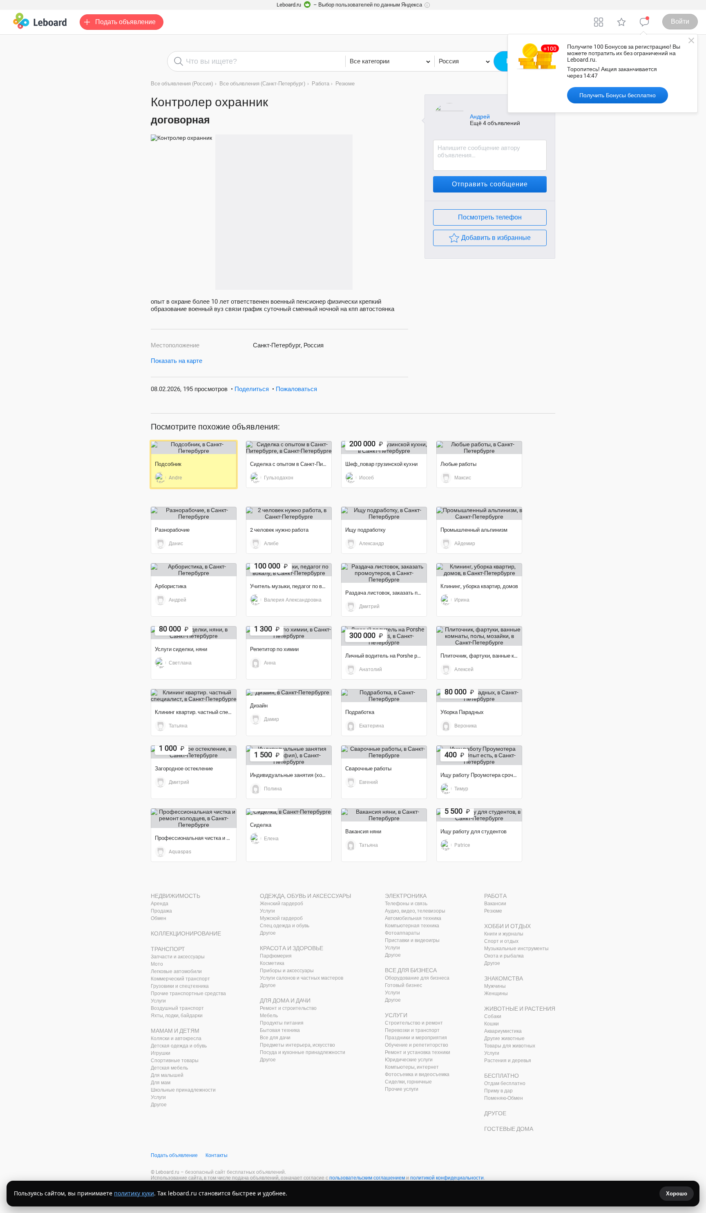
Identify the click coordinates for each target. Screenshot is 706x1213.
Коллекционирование (186, 933)
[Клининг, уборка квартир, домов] (479, 569)
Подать (125, 22)
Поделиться (252, 389)
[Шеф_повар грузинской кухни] (384, 447)
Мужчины (495, 986)
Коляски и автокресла (176, 1038)
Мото (157, 964)
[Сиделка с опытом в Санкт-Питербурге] (289, 447)
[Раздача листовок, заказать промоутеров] (384, 573)
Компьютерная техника (412, 926)
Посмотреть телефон (490, 217)
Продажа (161, 911)
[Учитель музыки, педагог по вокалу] (289, 569)
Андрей (480, 116)
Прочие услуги (401, 1089)
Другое (159, 1105)
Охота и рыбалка (504, 956)
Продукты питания (282, 1023)
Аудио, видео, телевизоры (415, 911)
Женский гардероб (281, 903)
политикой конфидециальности (447, 1178)
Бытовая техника (280, 1030)
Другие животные (504, 1038)
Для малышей (167, 1075)
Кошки (491, 1024)
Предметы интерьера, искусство (297, 1045)
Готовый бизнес (403, 985)
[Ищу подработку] (384, 513)
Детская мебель (169, 1068)
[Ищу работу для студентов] (479, 814)
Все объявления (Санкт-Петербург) (262, 84)
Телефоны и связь (406, 903)
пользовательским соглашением (367, 1178)
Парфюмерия (276, 956)
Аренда (159, 903)
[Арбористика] (194, 569)
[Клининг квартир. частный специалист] (194, 695)
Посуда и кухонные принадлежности (302, 1052)
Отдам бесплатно (504, 1083)
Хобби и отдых (507, 926)
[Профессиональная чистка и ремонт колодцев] (194, 818)
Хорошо (676, 1194)
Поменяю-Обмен (503, 1098)
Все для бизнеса (411, 970)
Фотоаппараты (402, 933)
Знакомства (503, 978)
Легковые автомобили (176, 971)
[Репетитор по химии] (289, 632)
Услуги (158, 1001)
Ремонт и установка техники (417, 1052)
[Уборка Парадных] (479, 695)
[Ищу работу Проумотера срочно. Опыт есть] (479, 755)
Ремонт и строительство (288, 1008)
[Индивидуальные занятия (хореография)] (289, 755)
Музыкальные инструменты (516, 948)
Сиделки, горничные (408, 1082)
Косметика (272, 963)
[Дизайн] (289, 692)
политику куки (134, 1193)
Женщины (496, 993)
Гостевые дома (508, 1129)
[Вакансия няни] (384, 814)
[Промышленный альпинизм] (479, 513)
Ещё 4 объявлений (495, 123)
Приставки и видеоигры (412, 940)
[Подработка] (384, 695)
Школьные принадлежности (183, 1090)
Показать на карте (176, 361)
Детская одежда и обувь (179, 1046)
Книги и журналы (503, 934)
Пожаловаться (296, 389)
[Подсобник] (194, 447)
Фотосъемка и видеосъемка (417, 1074)
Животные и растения (519, 1008)
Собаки (492, 1016)
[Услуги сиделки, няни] (194, 632)
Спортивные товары (175, 1060)
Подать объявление (174, 1155)
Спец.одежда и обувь (284, 926)
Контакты (217, 1155)
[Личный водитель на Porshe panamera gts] (384, 636)
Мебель (269, 1015)
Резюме (345, 84)
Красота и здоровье (291, 948)
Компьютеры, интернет (412, 1067)
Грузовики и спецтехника (180, 986)
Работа (320, 84)
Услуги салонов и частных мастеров (301, 978)
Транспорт (168, 949)
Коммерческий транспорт (180, 979)
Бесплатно (501, 1075)
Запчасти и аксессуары (178, 957)
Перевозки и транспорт (412, 1030)
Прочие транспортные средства (188, 993)
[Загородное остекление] (194, 752)
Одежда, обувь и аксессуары (305, 896)
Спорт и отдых (501, 941)
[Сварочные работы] (384, 752)
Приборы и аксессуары (287, 971)
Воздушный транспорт (177, 1008)
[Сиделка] (289, 811)
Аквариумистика (503, 1031)
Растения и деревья (507, 1060)
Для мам (160, 1082)
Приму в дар (498, 1091)
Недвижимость (175, 896)
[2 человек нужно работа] (289, 513)
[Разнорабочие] (194, 513)
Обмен (158, 918)
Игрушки (160, 1053)
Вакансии (495, 903)
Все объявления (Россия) (182, 84)
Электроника (406, 896)
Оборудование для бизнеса (417, 978)
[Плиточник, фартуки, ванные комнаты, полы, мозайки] (479, 636)
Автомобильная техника (413, 918)
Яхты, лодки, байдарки (177, 1015)
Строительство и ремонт (414, 1023)
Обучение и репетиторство (416, 1045)
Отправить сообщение (490, 184)
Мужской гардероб (281, 918)
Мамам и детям (175, 1030)
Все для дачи (275, 1038)
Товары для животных (509, 1046)
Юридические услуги (409, 1060)
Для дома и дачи (285, 1000)
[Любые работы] (479, 447)
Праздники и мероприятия (416, 1038)
